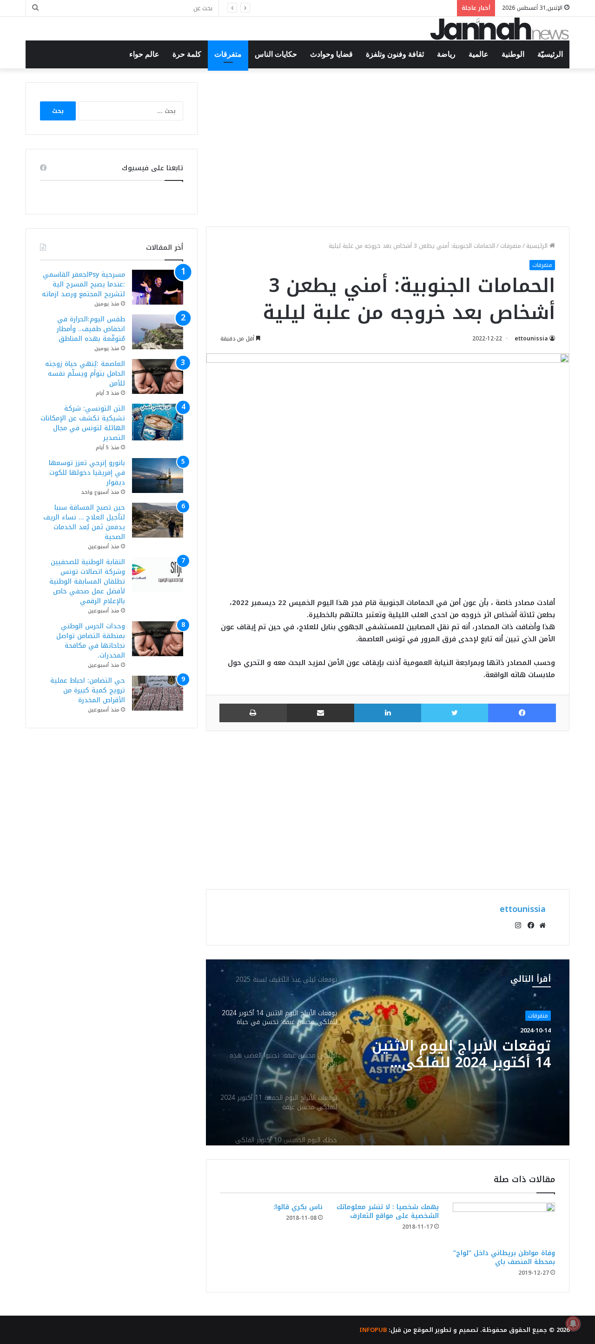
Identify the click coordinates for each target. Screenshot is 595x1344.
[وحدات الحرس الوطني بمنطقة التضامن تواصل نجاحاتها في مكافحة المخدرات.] (157, 638)
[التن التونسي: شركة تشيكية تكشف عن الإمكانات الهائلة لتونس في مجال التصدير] (157, 422)
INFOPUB (373, 1330)
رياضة (446, 54)
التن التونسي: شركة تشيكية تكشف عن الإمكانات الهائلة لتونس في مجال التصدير (82, 423)
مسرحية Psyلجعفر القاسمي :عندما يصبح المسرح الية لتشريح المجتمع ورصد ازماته (83, 284)
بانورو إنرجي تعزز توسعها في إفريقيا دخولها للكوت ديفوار (87, 473)
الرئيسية (537, 246)
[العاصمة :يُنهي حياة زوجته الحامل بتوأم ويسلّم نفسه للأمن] (157, 376)
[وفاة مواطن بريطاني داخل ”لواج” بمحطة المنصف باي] (504, 1223)
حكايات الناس (276, 54)
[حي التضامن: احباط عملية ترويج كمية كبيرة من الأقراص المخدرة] (157, 693)
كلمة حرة (186, 54)
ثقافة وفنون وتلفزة (395, 54)
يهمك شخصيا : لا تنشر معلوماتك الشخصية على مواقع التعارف (388, 1211)
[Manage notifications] (573, 1323)
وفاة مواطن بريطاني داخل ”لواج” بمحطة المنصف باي (504, 1257)
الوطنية (513, 54)
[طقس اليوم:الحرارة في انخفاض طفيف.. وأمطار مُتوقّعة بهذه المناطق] (157, 331)
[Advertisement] (387, 147)
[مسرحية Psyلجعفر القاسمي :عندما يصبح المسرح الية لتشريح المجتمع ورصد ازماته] (157, 287)
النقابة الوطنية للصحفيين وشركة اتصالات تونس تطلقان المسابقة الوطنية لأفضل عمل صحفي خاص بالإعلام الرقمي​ (87, 581)
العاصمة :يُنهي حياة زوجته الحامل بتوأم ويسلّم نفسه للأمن (367, 8)
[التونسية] (499, 28)
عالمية (479, 54)
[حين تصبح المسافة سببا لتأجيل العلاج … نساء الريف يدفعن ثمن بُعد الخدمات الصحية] (157, 520)
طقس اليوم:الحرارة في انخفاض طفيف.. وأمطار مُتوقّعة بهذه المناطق (91, 329)
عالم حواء (144, 54)
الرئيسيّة (550, 54)
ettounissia (531, 338)
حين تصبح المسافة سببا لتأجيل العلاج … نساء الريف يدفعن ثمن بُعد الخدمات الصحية (84, 522)
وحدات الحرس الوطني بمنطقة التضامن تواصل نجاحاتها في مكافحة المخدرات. (90, 641)
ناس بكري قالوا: (298, 1207)
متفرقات (228, 54)
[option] (387, 1052)
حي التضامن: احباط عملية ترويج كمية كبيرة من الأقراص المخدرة (87, 690)
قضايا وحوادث (331, 54)
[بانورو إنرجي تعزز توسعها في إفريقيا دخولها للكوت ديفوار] (157, 475)
